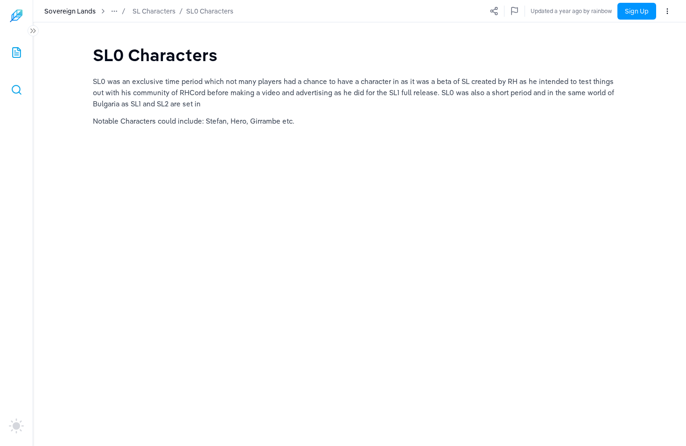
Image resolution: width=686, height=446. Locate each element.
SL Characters (154, 11)
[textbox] (155, 55)
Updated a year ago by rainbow (571, 10)
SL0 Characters (209, 11)
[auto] (16, 425)
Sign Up (637, 11)
